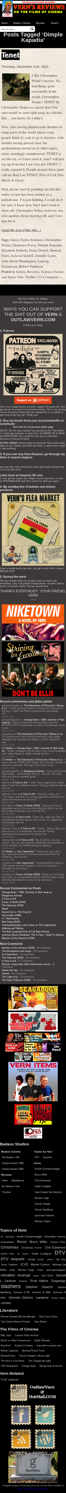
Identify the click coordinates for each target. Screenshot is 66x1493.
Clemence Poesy (24, 244)
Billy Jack (6, 1335)
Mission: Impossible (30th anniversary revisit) (26, 964)
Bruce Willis (41, 1174)
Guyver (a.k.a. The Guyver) (16, 912)
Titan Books (40, 1321)
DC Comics (23, 1254)
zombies (6, 1303)
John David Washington (18, 261)
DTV (37, 1157)
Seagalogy (58, 1280)
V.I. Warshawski (10, 918)
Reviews (40, 23)
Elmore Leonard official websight (18, 1316)
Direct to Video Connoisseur (15, 1340)
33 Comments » (49, 276)
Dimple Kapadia (50, 244)
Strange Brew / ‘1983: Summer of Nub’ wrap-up (27, 892)
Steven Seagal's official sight (34, 1355)
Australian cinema (54, 1236)
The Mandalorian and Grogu (16, 951)
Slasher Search (39, 1287)
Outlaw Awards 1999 (12, 1163)
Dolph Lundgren (43, 1186)
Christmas (10, 1247)
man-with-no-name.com (48, 1345)
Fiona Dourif (38, 250)
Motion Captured (9, 1350)
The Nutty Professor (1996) (16, 980)
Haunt (5, 908)
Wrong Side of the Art (50, 1366)
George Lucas (36, 1259)
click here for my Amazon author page (33, 427)
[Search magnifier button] (32, 29)
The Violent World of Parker (15, 1321)
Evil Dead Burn (10, 954)
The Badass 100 (10, 1157)
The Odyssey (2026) (12, 905)
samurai (23, 1281)
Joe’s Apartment (25, 851)
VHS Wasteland (9, 1366)
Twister (5, 973)
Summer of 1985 (41, 1292)
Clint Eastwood (43, 1180)
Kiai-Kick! (6, 1345)
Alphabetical (17, 1180)
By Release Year (11, 1186)
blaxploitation (7, 1242)
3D (2, 1237)
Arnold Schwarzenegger (47, 1168)
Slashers (47, 1157)
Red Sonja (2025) (11, 921)
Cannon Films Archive (26, 1335)
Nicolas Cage (42, 1198)
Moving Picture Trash (33, 1350)
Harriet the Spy (10, 970)
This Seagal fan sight (39, 1360)
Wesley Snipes (43, 1221)
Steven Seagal (42, 1203)
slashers (11, 1286)
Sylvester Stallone (44, 1215)
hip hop (60, 1259)
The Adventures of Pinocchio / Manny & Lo (40, 734)
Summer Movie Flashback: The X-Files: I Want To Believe (33, 935)
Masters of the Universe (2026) (18, 938)
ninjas (40, 1270)
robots (36, 1276)
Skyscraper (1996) (11, 915)
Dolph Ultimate (42, 1340)
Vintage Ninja (28, 1366)
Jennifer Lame (45, 255)
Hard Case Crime (48, 1316)
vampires (42, 1297)
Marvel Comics (40, 1264)
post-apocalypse (55, 1270)
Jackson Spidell (21, 255)
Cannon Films (57, 1242)
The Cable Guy (10, 976)
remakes (8, 1275)
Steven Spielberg (44, 1209)
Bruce (22, 1242)
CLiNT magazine (9, 1379)
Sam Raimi (47, 1275)
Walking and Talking (12, 928)
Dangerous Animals (34, 771)
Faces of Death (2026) (28, 805)
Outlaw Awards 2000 (12, 1169)
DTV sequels (13, 1259)
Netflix (12, 1270)
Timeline (6, 1192)
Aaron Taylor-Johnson (26, 239)
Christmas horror (31, 1247)
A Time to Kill (20, 782)
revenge (23, 1275)
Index (5, 1180)
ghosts (50, 1259)
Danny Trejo (7, 1254)
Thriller (30, 276)
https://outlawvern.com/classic (33, 1488)
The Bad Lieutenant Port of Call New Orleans (26, 931)
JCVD (24, 1264)
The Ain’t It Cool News (12, 1360)
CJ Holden (7, 748)
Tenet (10, 54)
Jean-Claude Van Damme (48, 1192)
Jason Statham (9, 1264)
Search (54, 23)
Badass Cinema (21, 23)
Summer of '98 (21, 1292)
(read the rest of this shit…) (21, 229)
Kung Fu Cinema (24, 1345)
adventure (10, 1237)
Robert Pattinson (31, 266)
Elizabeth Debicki (14, 250)
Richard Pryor (8, 1355)
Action (20, 271)
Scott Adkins (39, 1281)
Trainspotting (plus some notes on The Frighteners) (29, 925)
